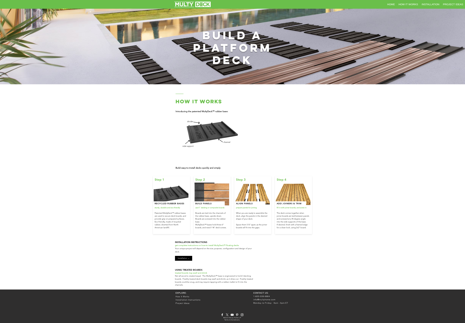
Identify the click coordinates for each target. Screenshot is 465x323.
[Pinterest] (237, 315)
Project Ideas (183, 303)
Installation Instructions (188, 300)
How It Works (182, 296)
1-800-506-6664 (261, 296)
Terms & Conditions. (232, 320)
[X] (227, 315)
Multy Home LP (235, 318)
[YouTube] (232, 315)
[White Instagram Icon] (242, 315)
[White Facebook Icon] (222, 315)
